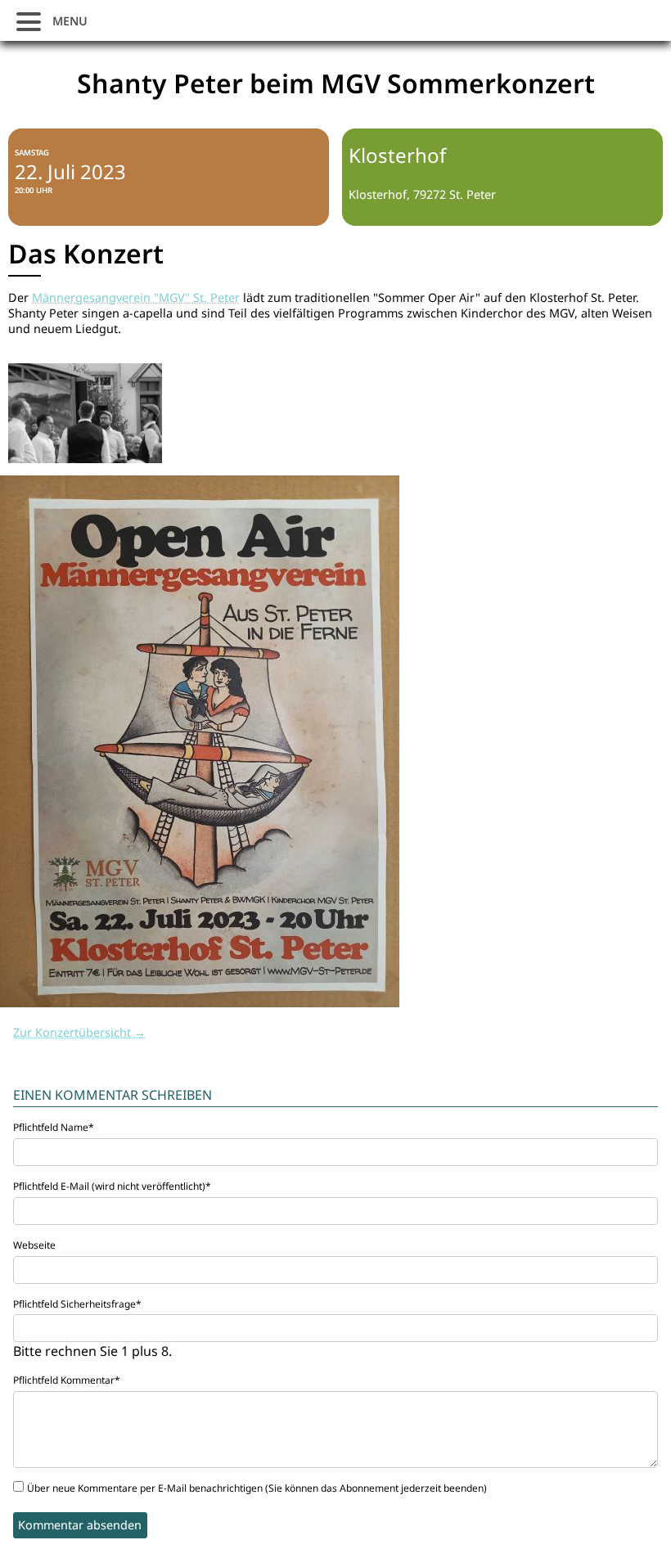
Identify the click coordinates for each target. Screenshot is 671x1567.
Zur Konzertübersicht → (79, 1032)
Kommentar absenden (80, 1525)
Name (53, 1127)
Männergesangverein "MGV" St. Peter (136, 297)
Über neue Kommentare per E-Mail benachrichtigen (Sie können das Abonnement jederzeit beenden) (257, 1488)
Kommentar (66, 1380)
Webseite (34, 1245)
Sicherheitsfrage (77, 1304)
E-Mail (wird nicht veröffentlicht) (112, 1186)
